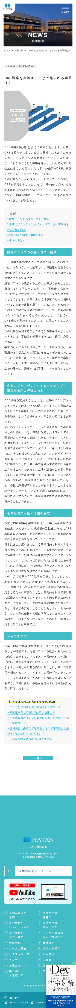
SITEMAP (14, 998)
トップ (7, 50)
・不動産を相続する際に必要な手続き (29, 739)
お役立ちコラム (19, 965)
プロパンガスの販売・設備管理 (53, 935)
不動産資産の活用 (18, 915)
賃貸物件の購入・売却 (50, 925)
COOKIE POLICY (44, 1002)
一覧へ (38, 758)
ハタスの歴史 (18, 948)
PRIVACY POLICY (18, 1002)
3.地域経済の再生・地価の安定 (25, 234)
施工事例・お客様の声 (16, 973)
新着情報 (19, 50)
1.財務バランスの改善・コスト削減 (28, 218)
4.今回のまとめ (16, 240)
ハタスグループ (19, 954)
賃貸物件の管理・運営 (16, 935)
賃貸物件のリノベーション (19, 925)
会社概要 (48, 943)
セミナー (15, 960)
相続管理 (15, 943)
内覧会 (47, 960)
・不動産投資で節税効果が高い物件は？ (31, 712)
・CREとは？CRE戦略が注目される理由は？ (34, 707)
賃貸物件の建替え (50, 915)
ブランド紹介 (51, 948)
